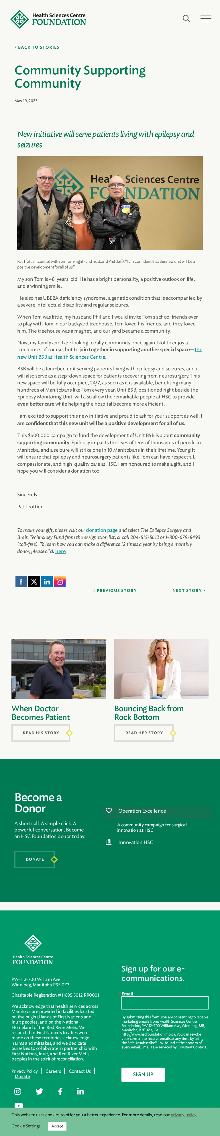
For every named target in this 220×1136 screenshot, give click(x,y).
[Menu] (206, 18)
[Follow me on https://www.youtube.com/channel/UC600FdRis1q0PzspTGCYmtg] (22, 1106)
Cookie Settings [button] (26, 1126)
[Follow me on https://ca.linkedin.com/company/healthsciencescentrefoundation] (84, 1092)
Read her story (144, 733)
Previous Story (117, 591)
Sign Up (143, 1074)
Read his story (41, 733)
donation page (102, 530)
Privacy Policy (24, 1071)
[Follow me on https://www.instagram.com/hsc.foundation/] (21, 1092)
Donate (35, 860)
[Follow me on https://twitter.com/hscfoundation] (43, 1092)
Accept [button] (57, 1126)
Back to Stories (38, 48)
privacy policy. (184, 1114)
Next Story (187, 591)
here (60, 551)
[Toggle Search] (186, 18)
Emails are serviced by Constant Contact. (174, 1047)
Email (127, 994)
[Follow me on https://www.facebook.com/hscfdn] (64, 1092)
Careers (53, 1071)
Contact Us (80, 1071)
